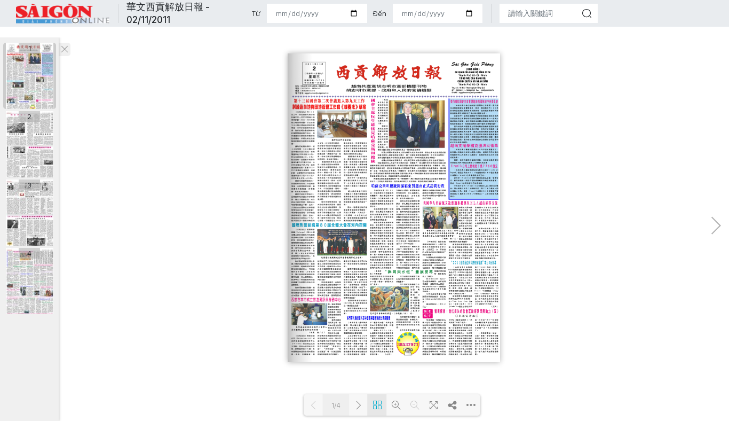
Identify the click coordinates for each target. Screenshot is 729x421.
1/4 (335, 405)
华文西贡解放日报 (62, 13)
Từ (256, 13)
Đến (379, 13)
